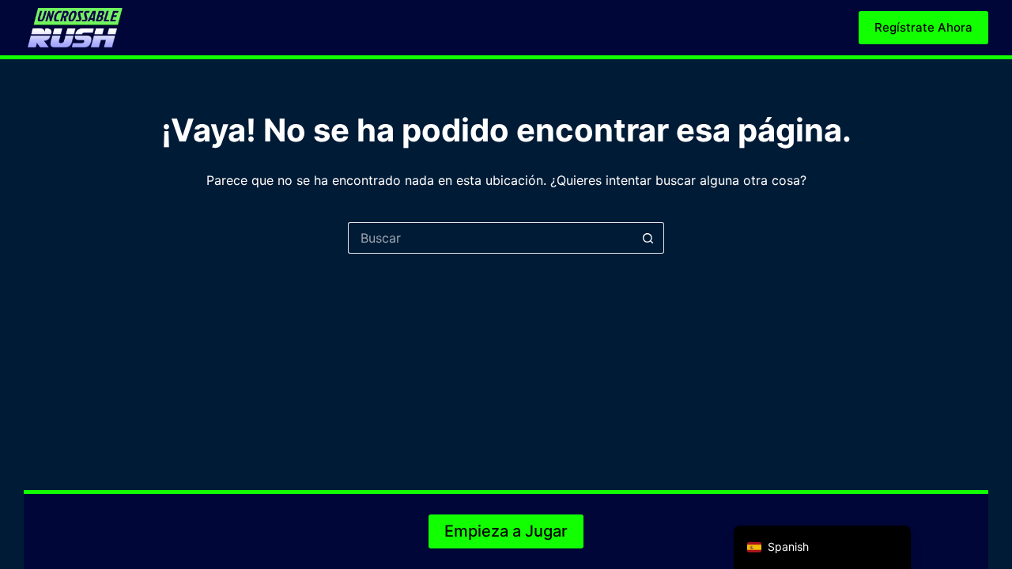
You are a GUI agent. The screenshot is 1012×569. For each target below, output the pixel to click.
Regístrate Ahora (923, 27)
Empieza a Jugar (506, 531)
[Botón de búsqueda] (648, 238)
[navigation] (822, 547)
